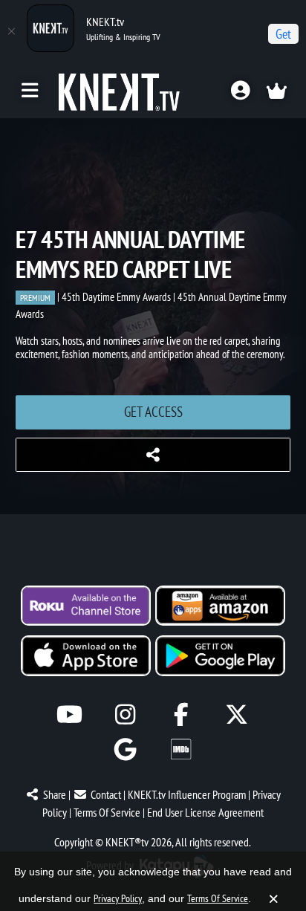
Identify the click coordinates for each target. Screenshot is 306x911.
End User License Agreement (205, 812)
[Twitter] (236, 714)
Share (54, 794)
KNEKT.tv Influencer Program (187, 794)
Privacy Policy (118, 898)
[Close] (11, 31)
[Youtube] (69, 714)
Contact (106, 794)
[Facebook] (180, 714)
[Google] (125, 749)
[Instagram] (125, 714)
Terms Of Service (107, 812)
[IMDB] (180, 749)
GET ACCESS (153, 412)
